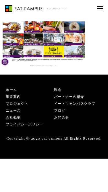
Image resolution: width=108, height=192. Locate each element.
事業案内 (13, 96)
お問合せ (61, 117)
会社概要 (13, 117)
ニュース (13, 110)
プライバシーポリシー (24, 124)
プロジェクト (17, 103)
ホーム (11, 89)
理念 (58, 89)
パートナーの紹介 (69, 96)
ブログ (59, 110)
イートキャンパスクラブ (74, 103)
